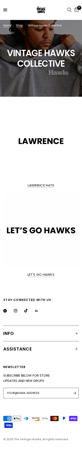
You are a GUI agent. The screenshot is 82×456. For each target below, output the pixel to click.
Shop (19, 25)
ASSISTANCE (17, 349)
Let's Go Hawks (41, 274)
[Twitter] (8, 311)
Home (7, 25)
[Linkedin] (39, 311)
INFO (8, 333)
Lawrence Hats (41, 185)
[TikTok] (29, 310)
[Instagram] (18, 311)
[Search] (69, 10)
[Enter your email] (74, 393)
